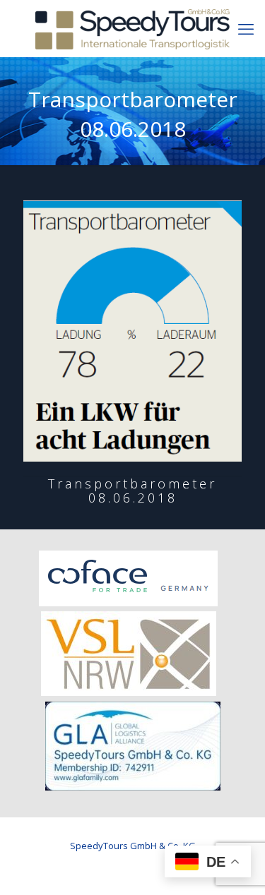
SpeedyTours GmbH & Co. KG (133, 845)
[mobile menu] (246, 28)
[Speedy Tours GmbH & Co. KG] (132, 28)
